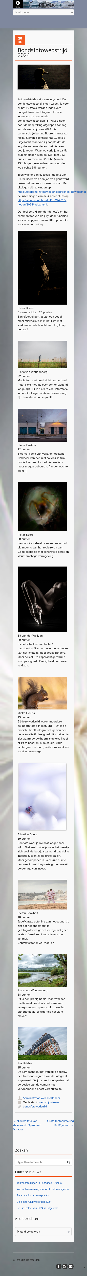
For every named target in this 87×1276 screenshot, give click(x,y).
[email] (71, 1266)
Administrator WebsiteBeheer (41, 1098)
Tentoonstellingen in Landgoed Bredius (39, 1182)
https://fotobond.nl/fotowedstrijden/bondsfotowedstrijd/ (52, 191)
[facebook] (59, 1266)
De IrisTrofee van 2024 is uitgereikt (37, 1208)
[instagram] (65, 1266)
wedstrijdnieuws (49, 1102)
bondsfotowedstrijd (35, 1106)
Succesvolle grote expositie (33, 1195)
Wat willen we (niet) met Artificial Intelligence (43, 1189)
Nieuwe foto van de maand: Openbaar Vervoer (27, 1125)
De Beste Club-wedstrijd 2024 (34, 1201)
